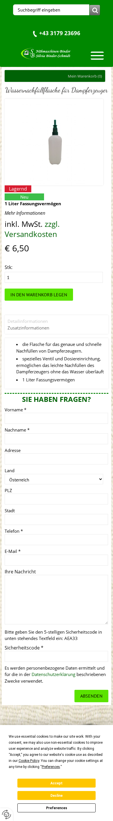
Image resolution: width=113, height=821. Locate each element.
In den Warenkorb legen (38, 294)
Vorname (15, 410)
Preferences (56, 808)
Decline (56, 796)
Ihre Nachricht (20, 571)
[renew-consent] (6, 814)
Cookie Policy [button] (29, 761)
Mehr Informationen (25, 213)
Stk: (8, 267)
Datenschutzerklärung (53, 674)
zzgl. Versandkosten (32, 229)
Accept (56, 783)
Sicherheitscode (24, 648)
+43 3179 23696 (59, 33)
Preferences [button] (51, 767)
